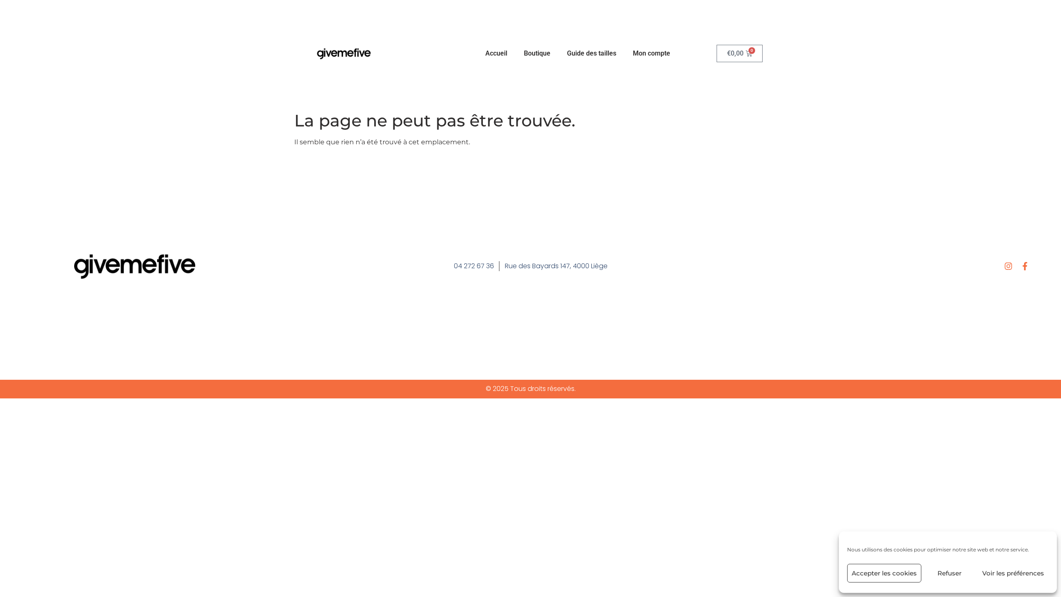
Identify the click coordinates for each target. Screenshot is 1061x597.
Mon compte (651, 53)
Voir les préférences (1013, 573)
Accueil (496, 53)
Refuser (949, 573)
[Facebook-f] (1025, 266)
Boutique (537, 53)
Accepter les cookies (884, 573)
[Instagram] (1008, 266)
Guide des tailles (591, 53)
